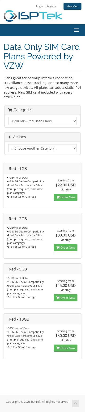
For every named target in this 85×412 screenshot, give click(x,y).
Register (51, 6)
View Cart (72, 6)
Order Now (67, 197)
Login (39, 6)
